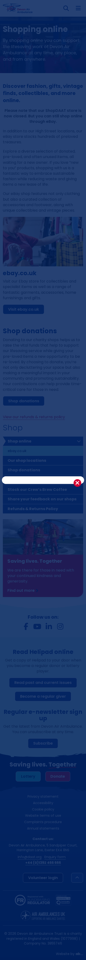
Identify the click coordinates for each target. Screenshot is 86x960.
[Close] (77, 483)
